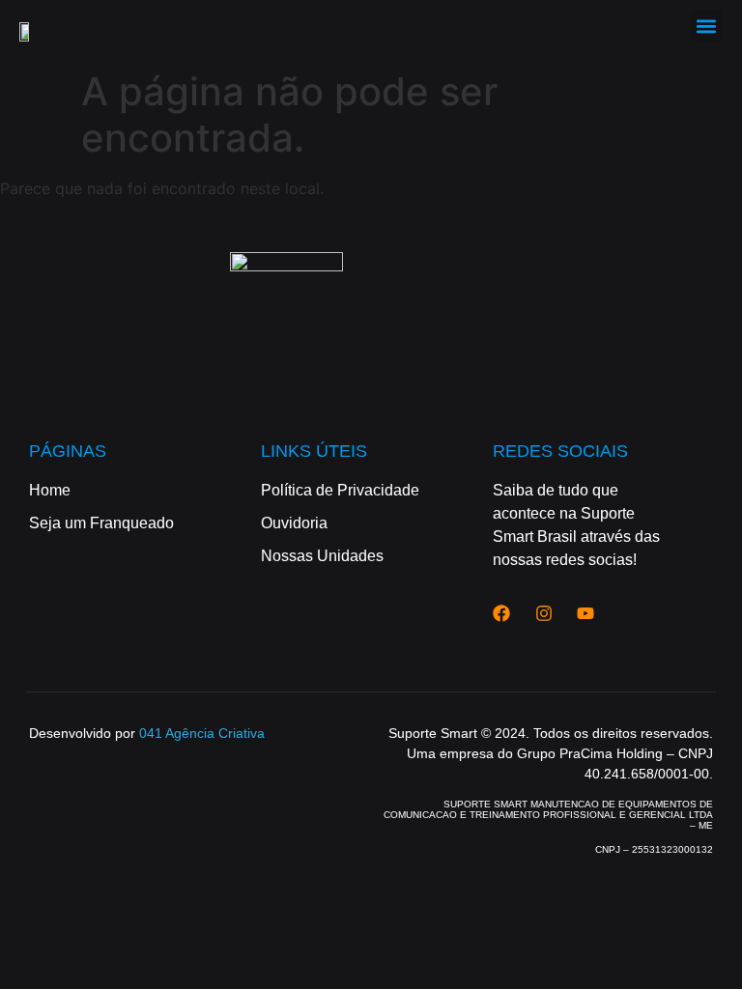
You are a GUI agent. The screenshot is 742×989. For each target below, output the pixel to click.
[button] (707, 26)
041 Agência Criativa (202, 733)
